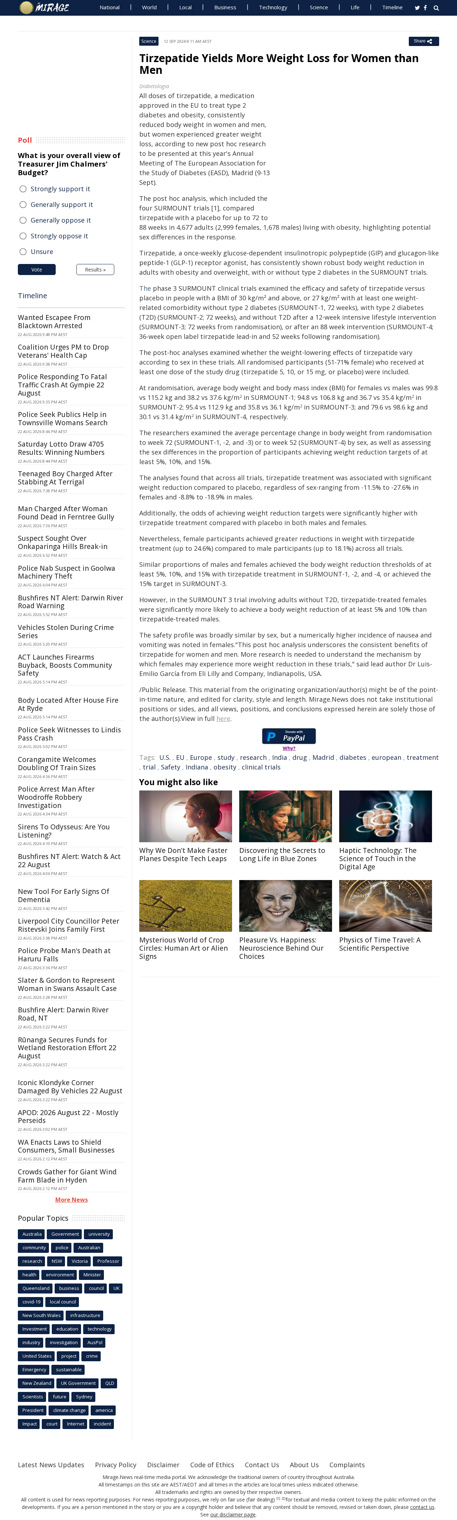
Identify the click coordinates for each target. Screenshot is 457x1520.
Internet (75, 1423)
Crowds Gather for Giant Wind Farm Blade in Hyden (67, 1176)
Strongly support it (60, 188)
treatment (423, 757)
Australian (89, 1247)
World (149, 7)
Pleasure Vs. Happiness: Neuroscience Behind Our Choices (281, 948)
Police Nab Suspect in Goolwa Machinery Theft (66, 572)
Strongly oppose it (59, 236)
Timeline (392, 7)
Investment (34, 1329)
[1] (278, 1498)
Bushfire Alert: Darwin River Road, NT (63, 1014)
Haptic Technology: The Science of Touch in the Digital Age (378, 858)
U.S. (165, 757)
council (96, 1288)
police (62, 1247)
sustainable (69, 1369)
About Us (304, 1464)
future (59, 1396)
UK (117, 1288)
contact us (422, 1507)
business (69, 1288)
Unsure (42, 251)
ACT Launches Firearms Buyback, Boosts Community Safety (65, 665)
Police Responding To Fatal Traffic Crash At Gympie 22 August (62, 385)
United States (37, 1356)
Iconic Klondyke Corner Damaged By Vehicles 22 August (70, 1086)
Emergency (34, 1369)
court (51, 1423)
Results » (95, 269)
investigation (64, 1342)
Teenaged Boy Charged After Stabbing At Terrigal (65, 478)
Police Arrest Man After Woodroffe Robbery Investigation (56, 797)
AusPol (94, 1342)
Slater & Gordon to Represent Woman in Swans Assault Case (67, 984)
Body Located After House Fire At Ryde (68, 704)
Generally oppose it (61, 220)
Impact (29, 1423)
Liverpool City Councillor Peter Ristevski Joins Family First (68, 925)
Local (185, 7)
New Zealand (36, 1383)
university (99, 1234)
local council (63, 1301)
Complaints (347, 1464)
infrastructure (85, 1315)
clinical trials (261, 767)
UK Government (78, 1383)
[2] (284, 1498)
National (110, 7)
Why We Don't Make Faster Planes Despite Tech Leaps (183, 854)
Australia (32, 1234)
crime (92, 1356)
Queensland (36, 1288)
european (386, 757)
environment (60, 1274)
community (34, 1247)
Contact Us (262, 1464)
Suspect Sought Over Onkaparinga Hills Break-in (62, 542)
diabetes (353, 757)
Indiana (197, 767)
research (253, 757)
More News (71, 1200)
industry (31, 1342)
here (223, 718)
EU (180, 757)
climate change (69, 1410)
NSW (57, 1261)
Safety (170, 767)
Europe (201, 757)
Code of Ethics (212, 1464)
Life (355, 7)
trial (149, 767)
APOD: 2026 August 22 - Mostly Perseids (68, 1116)
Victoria (80, 1261)
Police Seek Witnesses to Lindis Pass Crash (69, 734)
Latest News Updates (51, 1464)
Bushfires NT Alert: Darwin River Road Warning (70, 602)
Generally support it (62, 204)
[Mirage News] (47, 8)
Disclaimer (163, 1464)
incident (102, 1423)
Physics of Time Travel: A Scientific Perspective (380, 944)
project (68, 1356)
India (279, 757)
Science (319, 7)
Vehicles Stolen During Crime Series (66, 631)
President (33, 1410)
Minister (92, 1274)
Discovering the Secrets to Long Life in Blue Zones (282, 854)
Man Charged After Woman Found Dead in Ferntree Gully (66, 513)
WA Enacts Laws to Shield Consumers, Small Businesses (66, 1146)
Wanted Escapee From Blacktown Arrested (54, 321)
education (67, 1329)
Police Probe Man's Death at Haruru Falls (64, 955)
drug (299, 757)
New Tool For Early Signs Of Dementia (63, 895)
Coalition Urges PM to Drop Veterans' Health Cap (63, 351)
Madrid (323, 757)
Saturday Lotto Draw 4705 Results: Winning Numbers (61, 448)
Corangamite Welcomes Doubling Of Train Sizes (57, 763)
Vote (36, 269)
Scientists (32, 1396)
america (104, 1410)
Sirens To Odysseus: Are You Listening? (64, 831)
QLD (109, 1383)
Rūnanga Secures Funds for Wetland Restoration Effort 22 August (67, 1048)
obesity (225, 767)
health (29, 1274)
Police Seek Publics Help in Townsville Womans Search (62, 418)
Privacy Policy (115, 1464)
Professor (108, 1261)
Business (225, 7)
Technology (273, 7)
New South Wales (41, 1315)
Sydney (84, 1396)
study (226, 757)
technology (100, 1329)
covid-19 (31, 1301)
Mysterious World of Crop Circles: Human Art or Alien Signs (183, 948)
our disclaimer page (233, 1514)
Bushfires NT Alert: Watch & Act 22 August (69, 860)
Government (65, 1234)
